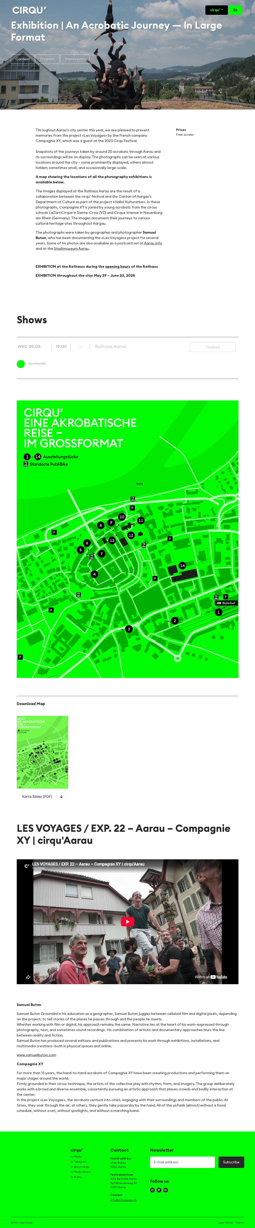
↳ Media (76, 1156)
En (235, 10)
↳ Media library (81, 1172)
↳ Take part (78, 1161)
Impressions (75, 59)
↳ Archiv (76, 1177)
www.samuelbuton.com (36, 1055)
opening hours (117, 266)
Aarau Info (153, 243)
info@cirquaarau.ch (123, 1200)
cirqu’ (215, 10)
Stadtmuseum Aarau (71, 248)
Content (23, 59)
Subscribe (231, 1162)
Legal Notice (225, 1222)
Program (47, 59)
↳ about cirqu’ (80, 1167)
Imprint (240, 1222)
